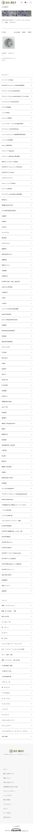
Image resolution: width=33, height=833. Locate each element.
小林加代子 (5, 292)
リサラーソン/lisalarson (8, 151)
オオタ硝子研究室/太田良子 (9, 210)
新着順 (29, 32)
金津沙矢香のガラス (7, 254)
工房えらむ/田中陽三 (7, 287)
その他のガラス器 (6, 671)
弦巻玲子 (4, 369)
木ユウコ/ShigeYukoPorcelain (9, 319)
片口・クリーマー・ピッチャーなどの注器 (13, 649)
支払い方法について (8, 782)
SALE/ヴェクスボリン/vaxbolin (10, 161)
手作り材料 (5, 736)
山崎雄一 (4, 472)
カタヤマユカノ (6, 243)
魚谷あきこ (5, 199)
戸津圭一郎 (5, 379)
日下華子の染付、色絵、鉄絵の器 (10, 281)
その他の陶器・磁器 (7, 665)
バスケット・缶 (6, 682)
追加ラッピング (6, 585)
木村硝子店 (5, 276)
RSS (4, 800)
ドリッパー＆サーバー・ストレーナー (12, 644)
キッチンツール (6, 698)
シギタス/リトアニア (7, 178)
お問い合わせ (6, 817)
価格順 (24, 32)
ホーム (5, 769)
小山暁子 (4, 303)
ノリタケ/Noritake (6, 510)
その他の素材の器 (6, 676)
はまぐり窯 (5, 407)
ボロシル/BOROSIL (7, 145)
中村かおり (5, 396)
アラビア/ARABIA (6, 107)
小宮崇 (3, 298)
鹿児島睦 (4, 238)
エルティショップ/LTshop (8, 183)
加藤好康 (4, 259)
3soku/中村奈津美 (6, 314)
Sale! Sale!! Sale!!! (7, 575)
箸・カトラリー (6, 687)
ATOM (8, 800)
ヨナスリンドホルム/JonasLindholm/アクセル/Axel (15, 96)
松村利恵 (4, 440)
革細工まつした (6, 265)
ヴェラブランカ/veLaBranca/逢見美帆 (12, 194)
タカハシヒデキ (6, 347)
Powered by (7, 830)
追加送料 (4, 591)
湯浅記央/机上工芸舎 (7, 477)
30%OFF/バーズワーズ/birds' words (11, 553)
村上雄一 (4, 456)
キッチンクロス (6, 704)
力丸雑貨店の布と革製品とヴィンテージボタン (14, 505)
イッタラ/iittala (6, 112)
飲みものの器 (5, 616)
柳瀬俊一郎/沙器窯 (7, 466)
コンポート (5, 633)
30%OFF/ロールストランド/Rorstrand (12, 167)
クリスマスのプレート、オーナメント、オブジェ (15, 731)
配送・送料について (8, 773)
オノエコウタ (5, 232)
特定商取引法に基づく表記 (10, 787)
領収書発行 (5, 580)
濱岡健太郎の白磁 (6, 401)
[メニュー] (30, 2)
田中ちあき (5, 358)
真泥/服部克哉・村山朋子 (8, 445)
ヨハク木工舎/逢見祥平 (8, 488)
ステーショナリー (6, 725)
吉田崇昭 (4, 483)
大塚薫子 (4, 216)
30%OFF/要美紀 (6, 536)
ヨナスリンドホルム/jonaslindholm (11, 91)
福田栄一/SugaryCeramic (8, 423)
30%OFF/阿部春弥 (7, 526)
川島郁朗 (4, 270)
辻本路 (3, 363)
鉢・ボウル (5, 638)
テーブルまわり (6, 693)
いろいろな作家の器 (7, 515)
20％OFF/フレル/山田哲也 (9, 558)
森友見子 (4, 461)
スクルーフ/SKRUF (7, 118)
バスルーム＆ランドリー (8, 720)
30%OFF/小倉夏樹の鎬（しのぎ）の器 (12, 531)
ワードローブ (5, 714)
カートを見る (6, 813)
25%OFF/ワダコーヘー (8, 569)
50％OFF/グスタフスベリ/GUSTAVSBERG (13, 85)
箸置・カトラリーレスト (8, 605)
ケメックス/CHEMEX (7, 140)
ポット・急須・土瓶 (7, 654)
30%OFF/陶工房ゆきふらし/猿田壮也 (11, 564)
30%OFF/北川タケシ (7, 542)
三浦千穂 (4, 450)
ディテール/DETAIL (7, 188)
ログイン (5, 808)
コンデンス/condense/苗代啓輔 (10, 309)
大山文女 (4, 227)
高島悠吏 (4, 336)
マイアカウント (7, 804)
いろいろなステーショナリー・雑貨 (11, 520)
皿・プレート (5, 627)
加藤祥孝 (4, 249)
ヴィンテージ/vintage (7, 80)
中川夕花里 (5, 385)
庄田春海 (4, 325)
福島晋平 (4, 418)
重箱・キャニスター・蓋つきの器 (10, 660)
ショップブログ (7, 795)
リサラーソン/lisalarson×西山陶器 (11, 156)
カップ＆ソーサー (6, 622)
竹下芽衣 (4, 352)
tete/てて (4, 374)
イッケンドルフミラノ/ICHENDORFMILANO (13, 134)
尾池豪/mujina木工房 (7, 205)
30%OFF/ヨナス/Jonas (8, 172)
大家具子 (4, 221)
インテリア (5, 709)
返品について (6, 778)
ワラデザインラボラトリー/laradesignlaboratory (14, 494)
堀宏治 (3, 429)
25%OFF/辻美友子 (7, 547)
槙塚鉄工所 (5, 434)
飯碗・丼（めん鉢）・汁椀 (9, 611)
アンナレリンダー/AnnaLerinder (10, 101)
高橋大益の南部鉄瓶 (7, 341)
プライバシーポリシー (9, 791)
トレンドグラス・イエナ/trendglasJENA (12, 123)
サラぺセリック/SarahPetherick (10, 129)
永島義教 (4, 390)
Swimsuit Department (7, 499)
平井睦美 (4, 412)
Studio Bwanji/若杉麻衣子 (8, 330)
